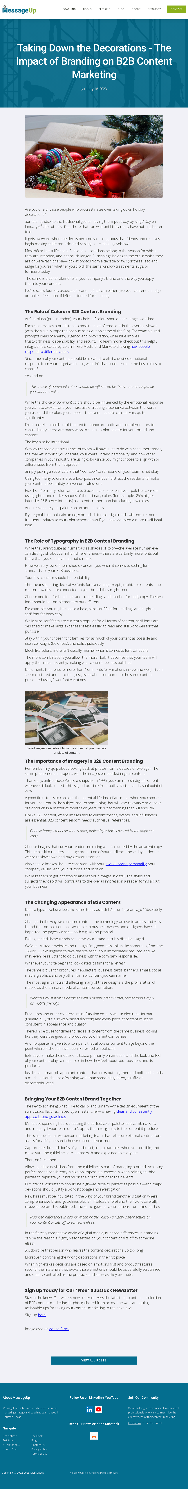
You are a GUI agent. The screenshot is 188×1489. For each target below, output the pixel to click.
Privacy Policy (39, 1449)
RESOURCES (155, 9)
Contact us (134, 1423)
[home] (20, 9)
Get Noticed (10, 1436)
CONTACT (176, 9)
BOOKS (87, 9)
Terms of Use (39, 1453)
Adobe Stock (59, 1328)
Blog (34, 1440)
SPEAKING (105, 9)
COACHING (69, 9)
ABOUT (136, 9)
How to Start (10, 1449)
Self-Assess (9, 1440)
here (42, 1314)
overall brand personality (126, 863)
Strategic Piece (97, 1472)
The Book (37, 1436)
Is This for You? (11, 1445)
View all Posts (94, 1360)
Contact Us (38, 1445)
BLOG (121, 9)
